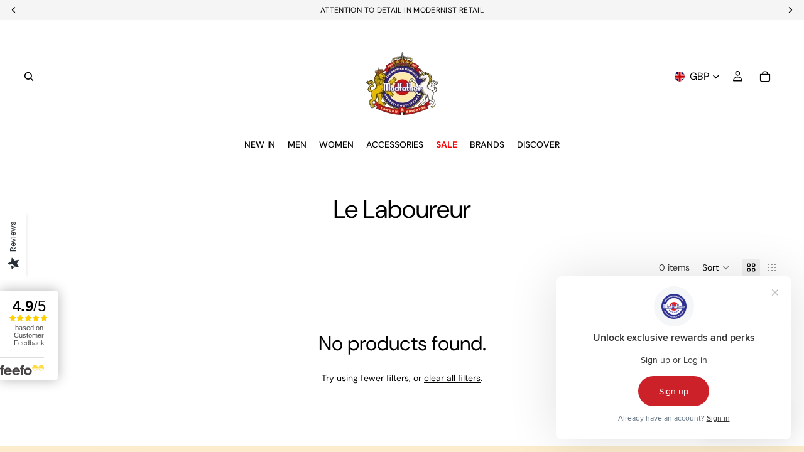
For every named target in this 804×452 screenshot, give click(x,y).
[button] (716, 267)
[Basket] (765, 76)
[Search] (29, 76)
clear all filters (452, 378)
